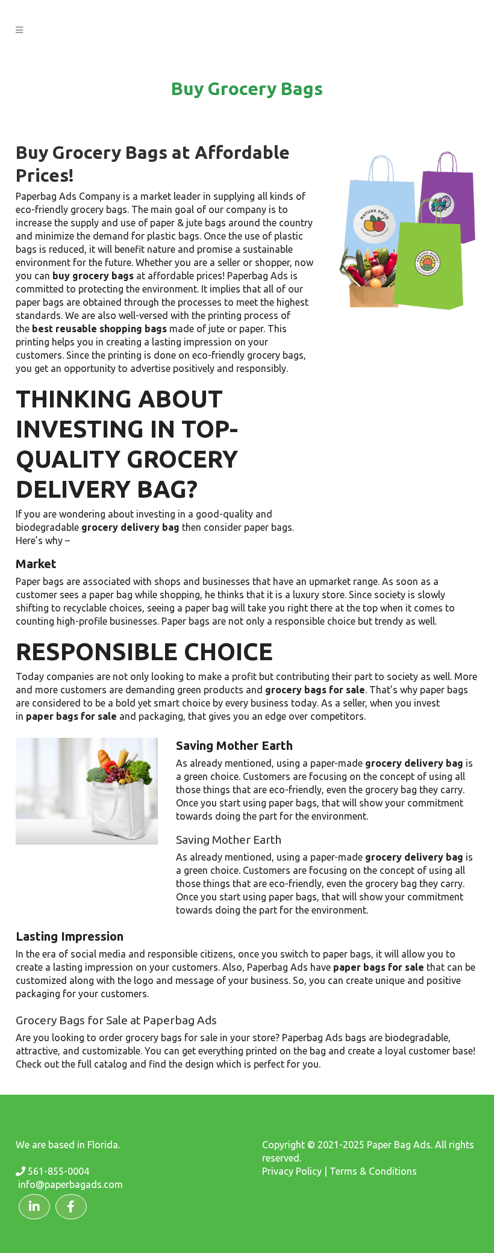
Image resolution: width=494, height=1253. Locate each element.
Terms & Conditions (373, 1171)
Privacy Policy (292, 1171)
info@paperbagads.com (70, 1184)
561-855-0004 (58, 1171)
